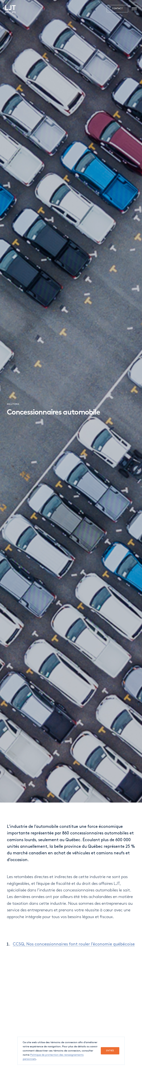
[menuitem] (10, 9)
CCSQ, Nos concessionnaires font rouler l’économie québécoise (74, 944)
